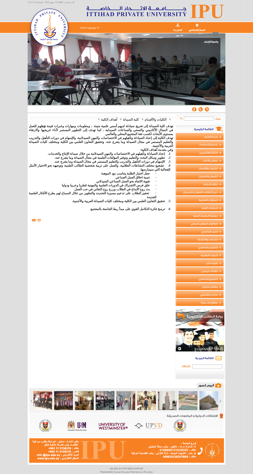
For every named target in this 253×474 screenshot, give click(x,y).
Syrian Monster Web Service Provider (133, 472)
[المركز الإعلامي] (197, 24)
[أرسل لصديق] (34, 220)
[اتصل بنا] (178, 24)
